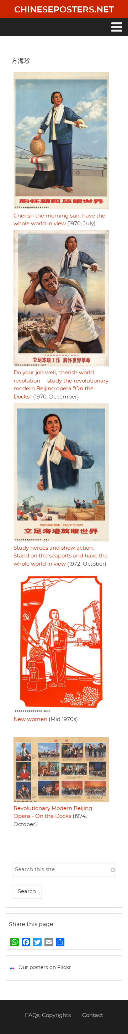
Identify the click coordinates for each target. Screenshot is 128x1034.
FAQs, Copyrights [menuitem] (48, 1015)
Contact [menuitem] (92, 1015)
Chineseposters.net (64, 10)
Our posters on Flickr (44, 967)
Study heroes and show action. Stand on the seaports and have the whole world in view (61, 556)
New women (30, 719)
